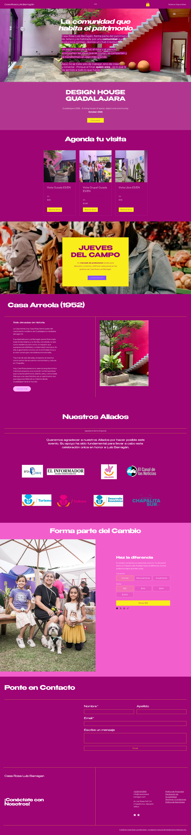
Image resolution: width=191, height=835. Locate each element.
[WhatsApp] (124, 608)
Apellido (143, 706)
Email (89, 718)
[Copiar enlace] (128, 608)
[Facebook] (117, 608)
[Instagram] (138, 815)
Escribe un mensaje (99, 730)
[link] (59, 187)
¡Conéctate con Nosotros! (24, 802)
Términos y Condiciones (175, 799)
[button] (148, 4)
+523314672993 (140, 792)
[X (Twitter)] (121, 608)
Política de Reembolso (175, 802)
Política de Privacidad (174, 792)
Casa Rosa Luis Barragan (24, 776)
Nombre (91, 706)
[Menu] (95, 4)
